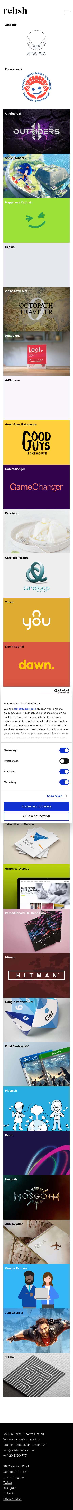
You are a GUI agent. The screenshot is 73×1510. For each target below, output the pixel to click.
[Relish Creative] (15, 10)
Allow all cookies (36, 806)
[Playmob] (36, 1108)
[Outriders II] (36, 131)
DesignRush (39, 1445)
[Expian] (36, 264)
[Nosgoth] (36, 1197)
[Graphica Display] (36, 886)
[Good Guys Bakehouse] (36, 442)
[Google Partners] (36, 1286)
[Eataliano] (36, 531)
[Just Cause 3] (36, 1330)
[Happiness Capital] (36, 220)
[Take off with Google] (36, 842)
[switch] (64, 761)
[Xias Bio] (36, 42)
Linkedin (9, 1493)
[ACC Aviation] (36, 1242)
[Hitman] (36, 975)
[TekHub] (36, 1375)
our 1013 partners (25, 708)
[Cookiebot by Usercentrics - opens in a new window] (54, 691)
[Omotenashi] (36, 87)
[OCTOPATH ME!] (36, 309)
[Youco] (36, 620)
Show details (54, 795)
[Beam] (36, 1153)
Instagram (9, 1488)
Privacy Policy (12, 1498)
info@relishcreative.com (19, 1450)
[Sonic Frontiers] (36, 176)
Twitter (7, 1482)
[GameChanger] (36, 487)
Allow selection (36, 816)
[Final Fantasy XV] (36, 1064)
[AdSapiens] (36, 353)
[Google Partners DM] (36, 1019)
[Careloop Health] (36, 575)
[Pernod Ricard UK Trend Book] (36, 931)
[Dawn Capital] (36, 664)
